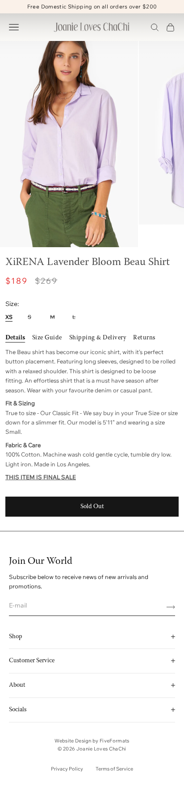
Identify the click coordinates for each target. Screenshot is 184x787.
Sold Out (92, 506)
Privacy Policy (67, 769)
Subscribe (167, 607)
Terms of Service (114, 769)
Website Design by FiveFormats (92, 741)
